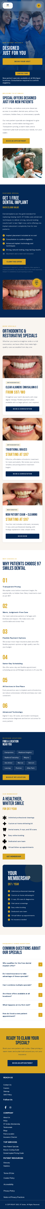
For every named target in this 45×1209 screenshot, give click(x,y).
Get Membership (14, 856)
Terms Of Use (9, 1173)
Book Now (22, 536)
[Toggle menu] (38, 5)
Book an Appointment (16, 141)
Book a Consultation (22, 409)
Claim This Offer (14, 262)
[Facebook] (5, 1107)
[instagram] (10, 1107)
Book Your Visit (23, 61)
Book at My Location (16, 777)
